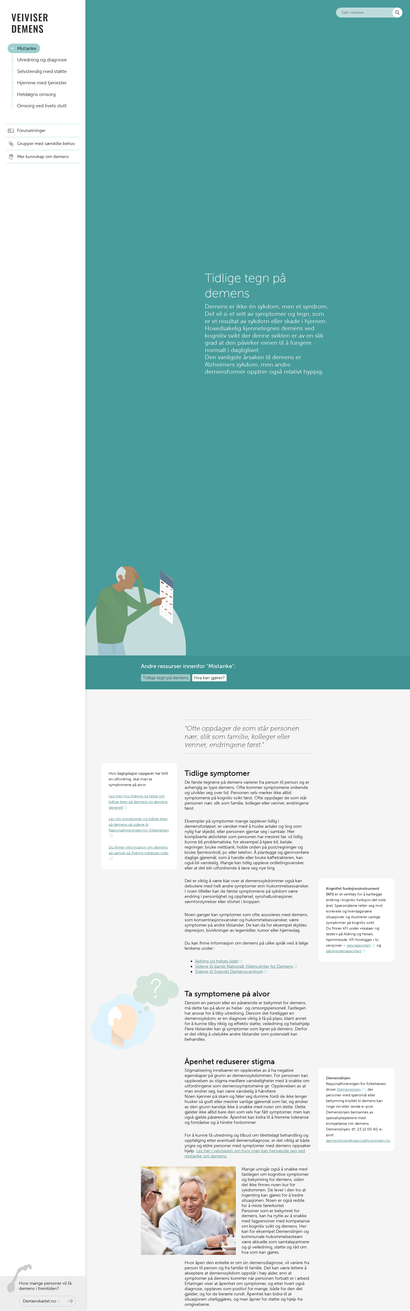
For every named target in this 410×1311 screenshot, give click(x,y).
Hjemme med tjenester (42, 83)
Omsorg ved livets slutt (42, 105)
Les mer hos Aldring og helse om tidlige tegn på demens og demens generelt (138, 802)
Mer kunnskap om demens (43, 156)
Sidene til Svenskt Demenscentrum (229, 971)
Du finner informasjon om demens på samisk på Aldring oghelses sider (139, 850)
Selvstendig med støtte (42, 71)
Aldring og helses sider (216, 961)
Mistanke (26, 48)
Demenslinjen (349, 1089)
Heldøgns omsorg (36, 94)
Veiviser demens (29, 23)
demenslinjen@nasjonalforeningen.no (358, 1140)
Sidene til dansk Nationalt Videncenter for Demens (244, 966)
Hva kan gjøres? (209, 677)
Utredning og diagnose (42, 60)
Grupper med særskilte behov (46, 143)
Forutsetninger (31, 130)
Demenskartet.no (39, 1301)
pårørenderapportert (343, 951)
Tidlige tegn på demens (165, 677)
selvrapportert (359, 945)
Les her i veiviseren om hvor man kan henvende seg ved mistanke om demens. (245, 1153)
